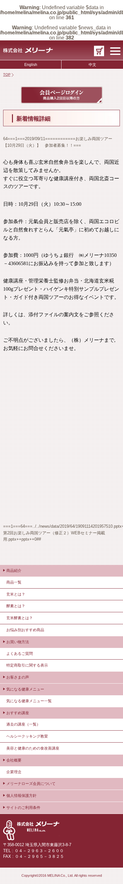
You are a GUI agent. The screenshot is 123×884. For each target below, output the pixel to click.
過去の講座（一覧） (23, 724)
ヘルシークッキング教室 (27, 736)
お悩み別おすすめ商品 (25, 630)
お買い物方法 (17, 642)
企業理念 (13, 772)
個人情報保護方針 (21, 795)
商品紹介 (13, 570)
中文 (92, 64)
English (30, 64)
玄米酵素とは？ (19, 618)
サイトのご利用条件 (23, 807)
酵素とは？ (15, 606)
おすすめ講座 (17, 713)
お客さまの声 (17, 677)
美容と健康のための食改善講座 (32, 748)
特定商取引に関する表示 (27, 665)
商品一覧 (13, 582)
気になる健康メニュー (25, 689)
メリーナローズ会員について (31, 783)
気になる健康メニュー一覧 (29, 701)
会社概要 (13, 760)
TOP (6, 74)
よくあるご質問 (19, 653)
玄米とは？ (15, 594)
